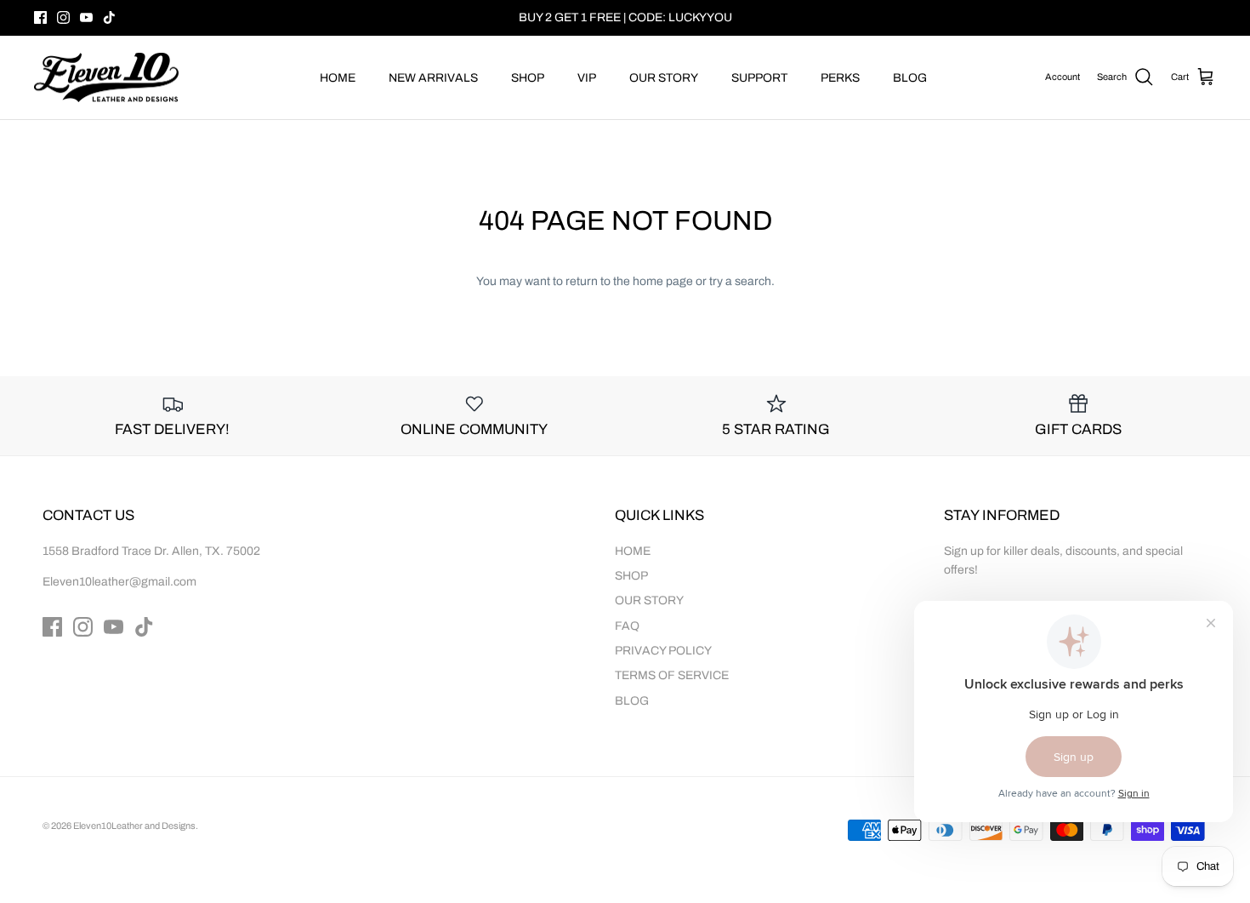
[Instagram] (63, 17)
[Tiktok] (109, 17)
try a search (740, 281)
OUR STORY (663, 77)
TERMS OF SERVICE (672, 675)
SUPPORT (759, 77)
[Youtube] (86, 17)
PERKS (840, 77)
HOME (337, 77)
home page (663, 281)
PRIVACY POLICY (663, 650)
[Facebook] (40, 17)
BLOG (910, 77)
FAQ (627, 626)
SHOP (527, 77)
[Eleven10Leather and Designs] (106, 78)
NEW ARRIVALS (433, 77)
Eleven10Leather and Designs (134, 825)
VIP (586, 77)
